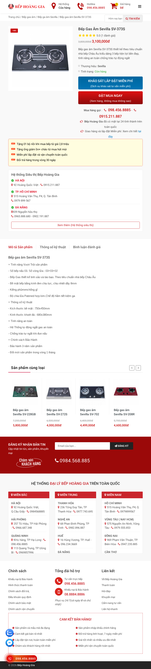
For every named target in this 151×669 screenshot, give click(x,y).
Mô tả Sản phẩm (20, 247)
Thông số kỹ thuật (53, 247)
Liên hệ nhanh (110, 609)
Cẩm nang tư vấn (111, 603)
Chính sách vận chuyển (21, 609)
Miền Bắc (20, 495)
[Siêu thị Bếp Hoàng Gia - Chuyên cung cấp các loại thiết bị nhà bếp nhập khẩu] (26, 6)
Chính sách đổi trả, (18, 591)
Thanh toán (108, 585)
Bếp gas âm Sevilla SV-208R (124, 412)
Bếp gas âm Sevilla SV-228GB (24, 412)
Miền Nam (113, 495)
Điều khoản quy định (19, 597)
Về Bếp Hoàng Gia (112, 579)
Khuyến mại (108, 597)
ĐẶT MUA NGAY (110, 98)
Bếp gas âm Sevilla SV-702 (89, 412)
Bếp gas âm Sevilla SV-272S (57, 412)
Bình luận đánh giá (87, 247)
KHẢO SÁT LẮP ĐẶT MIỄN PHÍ (110, 83)
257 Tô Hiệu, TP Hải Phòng (30, 523)
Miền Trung (68, 495)
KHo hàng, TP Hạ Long (27, 540)
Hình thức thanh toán (20, 585)
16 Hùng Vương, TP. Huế (75, 540)
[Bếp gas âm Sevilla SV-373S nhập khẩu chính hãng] (40, 58)
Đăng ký (123, 445)
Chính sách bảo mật (19, 603)
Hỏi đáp (106, 591)
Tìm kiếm (134, 18)
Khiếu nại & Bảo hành (20, 579)
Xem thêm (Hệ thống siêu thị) (75, 225)
